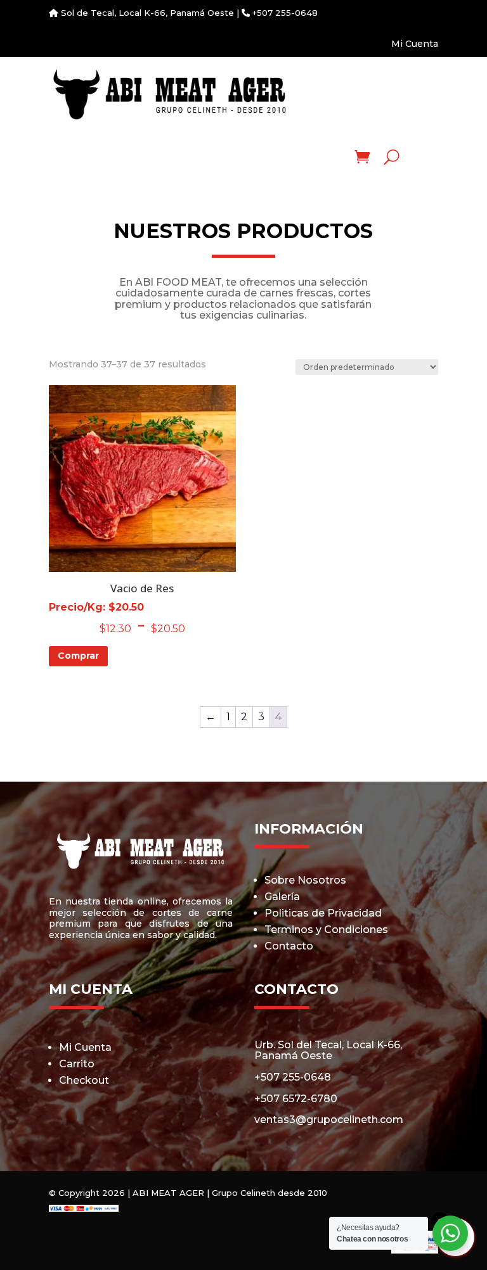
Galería (282, 897)
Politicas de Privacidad (323, 913)
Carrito (76, 1064)
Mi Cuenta (414, 43)
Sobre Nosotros (305, 880)
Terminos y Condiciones (326, 930)
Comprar (78, 655)
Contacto (288, 946)
